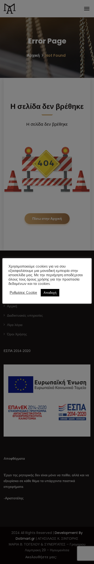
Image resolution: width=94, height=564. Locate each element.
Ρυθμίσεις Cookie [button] (23, 292)
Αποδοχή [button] (50, 293)
